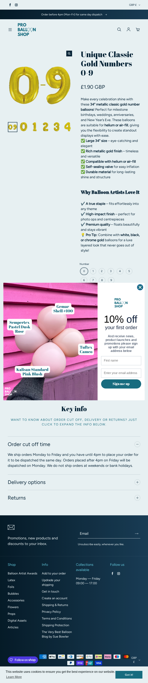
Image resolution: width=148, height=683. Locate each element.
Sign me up (121, 384)
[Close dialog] (140, 287)
